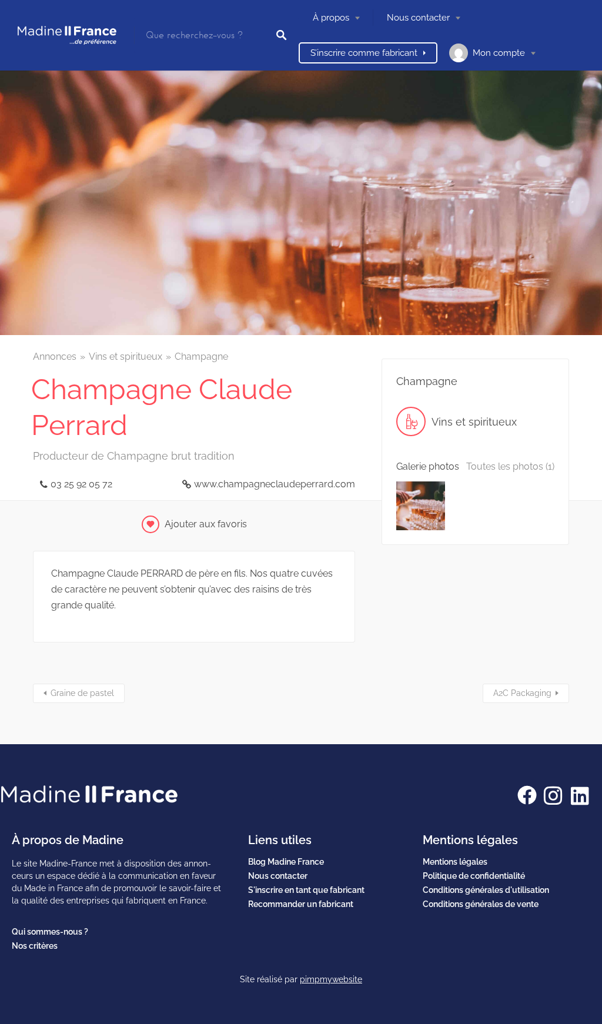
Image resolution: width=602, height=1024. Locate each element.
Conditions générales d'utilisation (486, 890)
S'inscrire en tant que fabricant (306, 890)
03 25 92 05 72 (81, 484)
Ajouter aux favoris (206, 524)
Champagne (201, 356)
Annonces (54, 356)
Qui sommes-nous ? (50, 931)
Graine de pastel (82, 693)
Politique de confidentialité (474, 876)
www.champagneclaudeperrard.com (274, 484)
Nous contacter (418, 17)
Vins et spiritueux (125, 356)
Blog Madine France (286, 861)
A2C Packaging (522, 693)
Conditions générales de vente (481, 904)
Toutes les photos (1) (510, 466)
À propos (331, 17)
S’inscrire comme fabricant (363, 53)
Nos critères (35, 946)
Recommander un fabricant (300, 904)
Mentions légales (455, 861)
